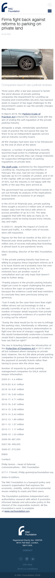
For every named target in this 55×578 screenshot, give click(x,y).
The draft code (9, 166)
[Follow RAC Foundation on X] (21, 559)
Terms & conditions (27, 568)
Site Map (27, 564)
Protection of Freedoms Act (20, 348)
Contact (27, 550)
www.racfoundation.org (17, 511)
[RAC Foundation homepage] (11, 7)
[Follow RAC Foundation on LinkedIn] (27, 559)
